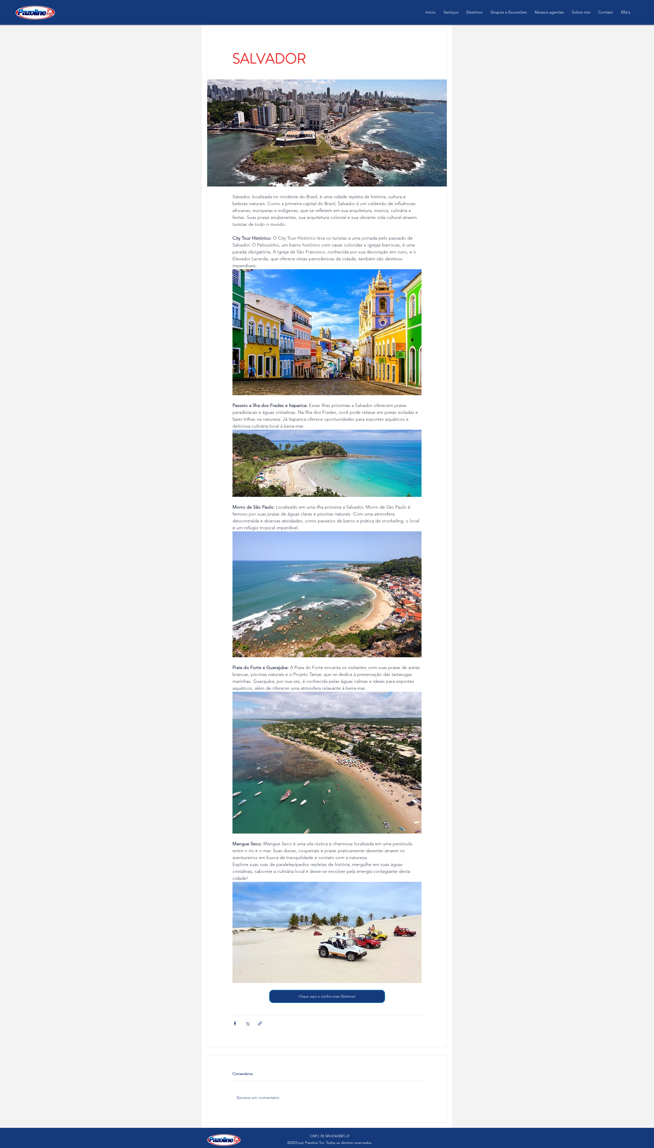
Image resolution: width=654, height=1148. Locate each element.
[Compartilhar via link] (260, 1023)
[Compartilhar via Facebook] (234, 1023)
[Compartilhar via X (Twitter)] (247, 1023)
